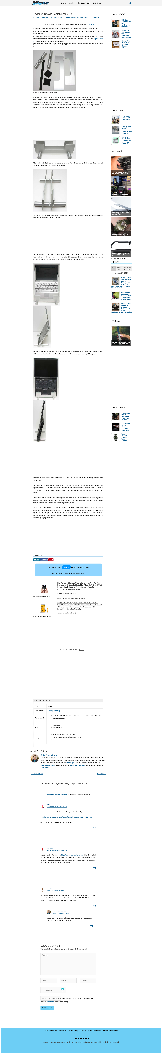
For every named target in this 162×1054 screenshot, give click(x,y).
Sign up (66, 567)
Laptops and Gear (76, 17)
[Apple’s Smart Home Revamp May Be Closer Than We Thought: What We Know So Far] (116, 427)
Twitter (36, 560)
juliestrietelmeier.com (77, 765)
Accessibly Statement (110, 1031)
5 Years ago (119, 268)
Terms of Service (86, 1031)
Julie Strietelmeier (60, 911)
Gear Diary (45, 768)
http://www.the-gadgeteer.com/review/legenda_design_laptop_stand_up (66, 817)
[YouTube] (83, 1039)
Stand (86, 17)
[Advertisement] (68, 125)
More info (81, 598)
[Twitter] (76, 1039)
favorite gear (70, 763)
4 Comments (94, 17)
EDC (94, 3)
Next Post (101, 774)
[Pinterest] (81, 1039)
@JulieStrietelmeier (48, 765)
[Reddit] (88, 1039)
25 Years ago (129, 268)
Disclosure (97, 1031)
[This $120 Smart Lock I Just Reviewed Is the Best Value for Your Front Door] (116, 23)
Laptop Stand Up (54, 711)
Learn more (90, 24)
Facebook (44, 560)
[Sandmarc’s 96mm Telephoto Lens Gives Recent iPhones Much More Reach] (116, 416)
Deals (78, 3)
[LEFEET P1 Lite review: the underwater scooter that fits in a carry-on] (116, 34)
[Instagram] (78, 1039)
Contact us (62, 1031)
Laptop (67, 17)
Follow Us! (53, 1031)
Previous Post (37, 774)
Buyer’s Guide (86, 3)
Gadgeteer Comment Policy (57, 794)
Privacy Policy (73, 1031)
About (46, 1031)
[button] (130, 3)
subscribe (50, 1002)
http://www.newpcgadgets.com (72, 855)
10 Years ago (124, 268)
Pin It (51, 560)
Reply (94, 827)
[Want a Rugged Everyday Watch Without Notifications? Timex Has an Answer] (116, 437)
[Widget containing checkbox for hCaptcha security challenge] (53, 990)
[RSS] (86, 1039)
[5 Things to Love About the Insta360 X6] (116, 119)
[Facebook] (73, 1039)
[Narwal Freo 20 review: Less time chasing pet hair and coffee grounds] (116, 44)
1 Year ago (113, 267)
